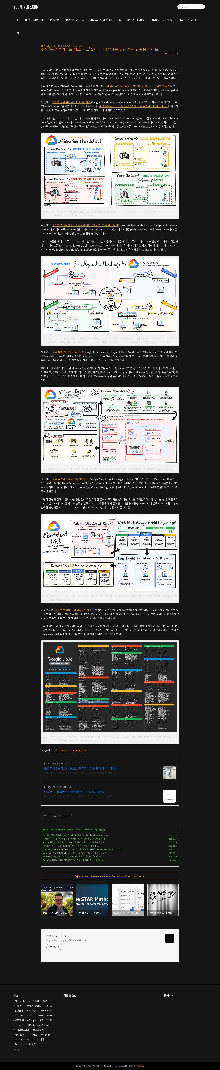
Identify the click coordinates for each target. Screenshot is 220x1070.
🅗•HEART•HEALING (162, 20)
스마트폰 (46, 1034)
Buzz (50, 1015)
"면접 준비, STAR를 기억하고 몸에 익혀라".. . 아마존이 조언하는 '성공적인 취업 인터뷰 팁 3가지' (81, 849)
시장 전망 (31, 1044)
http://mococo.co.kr (55, 763)
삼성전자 (19, 1010)
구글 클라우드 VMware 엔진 (67, 352)
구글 (22, 1025)
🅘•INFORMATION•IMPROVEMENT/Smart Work (62, 45)
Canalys (32, 1010)
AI (16, 1000)
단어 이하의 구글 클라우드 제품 (75, 610)
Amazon (19, 1034)
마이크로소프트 (22, 1029)
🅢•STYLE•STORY (75, 20)
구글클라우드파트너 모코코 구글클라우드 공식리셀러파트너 (81, 768)
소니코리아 (38, 1039)
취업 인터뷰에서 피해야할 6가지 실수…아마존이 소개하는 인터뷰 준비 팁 (72, 842)
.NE (50, 1005)
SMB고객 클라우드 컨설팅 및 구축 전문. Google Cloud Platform (80, 772)
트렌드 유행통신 (35, 1005)
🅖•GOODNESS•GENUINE (132, 20)
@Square (39, 1029)
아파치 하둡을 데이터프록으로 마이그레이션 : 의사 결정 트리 (85, 225)
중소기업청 (46, 1020)
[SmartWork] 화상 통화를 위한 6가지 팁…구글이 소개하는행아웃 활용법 (72, 860)
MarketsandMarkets (40, 1025)
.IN (16, 1039)
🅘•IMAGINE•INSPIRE (102, 20)
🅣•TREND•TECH (189, 20)
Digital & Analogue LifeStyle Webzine (66, 940)
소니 (46, 1000)
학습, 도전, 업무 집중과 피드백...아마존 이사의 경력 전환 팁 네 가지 (69, 845)
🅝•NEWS (55, 20)
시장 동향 (34, 1000)
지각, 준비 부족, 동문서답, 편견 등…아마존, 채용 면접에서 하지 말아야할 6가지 (74, 835)
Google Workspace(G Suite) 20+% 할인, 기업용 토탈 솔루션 (78, 796)
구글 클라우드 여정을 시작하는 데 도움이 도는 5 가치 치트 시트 (138, 86)
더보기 (16, 1049)
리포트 (40, 1015)
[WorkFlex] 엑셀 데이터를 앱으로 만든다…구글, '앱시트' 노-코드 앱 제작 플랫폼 (74, 852)
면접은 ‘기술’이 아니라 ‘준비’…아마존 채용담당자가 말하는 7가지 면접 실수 (73, 838)
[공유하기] (51, 816)
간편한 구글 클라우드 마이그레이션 (71, 102)
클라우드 (19, 1005)
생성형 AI (19, 1020)
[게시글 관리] (55, 816)
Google (32, 1020)
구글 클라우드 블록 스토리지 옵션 (70, 479)
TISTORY (140, 1066)
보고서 (25, 1039)
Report (18, 1044)
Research (46, 1010)
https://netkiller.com (55, 787)
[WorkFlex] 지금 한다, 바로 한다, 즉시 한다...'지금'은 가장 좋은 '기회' (70, 856)
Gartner (19, 1015)
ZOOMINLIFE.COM (58, 936)
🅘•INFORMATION (34, 20)
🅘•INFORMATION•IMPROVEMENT (59, 829)
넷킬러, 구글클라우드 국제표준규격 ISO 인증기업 (74, 792)
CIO (23, 1000)
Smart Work (83, 829)
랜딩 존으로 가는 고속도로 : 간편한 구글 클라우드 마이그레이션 (133, 106)
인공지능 (33, 1034)
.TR (30, 1015)
